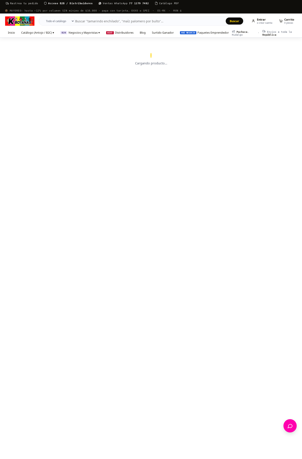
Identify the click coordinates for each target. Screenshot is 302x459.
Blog (143, 33)
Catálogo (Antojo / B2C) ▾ (37, 33)
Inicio (11, 33)
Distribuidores (120, 33)
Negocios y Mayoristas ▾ (81, 33)
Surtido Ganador (163, 33)
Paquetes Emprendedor (205, 33)
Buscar (234, 21)
